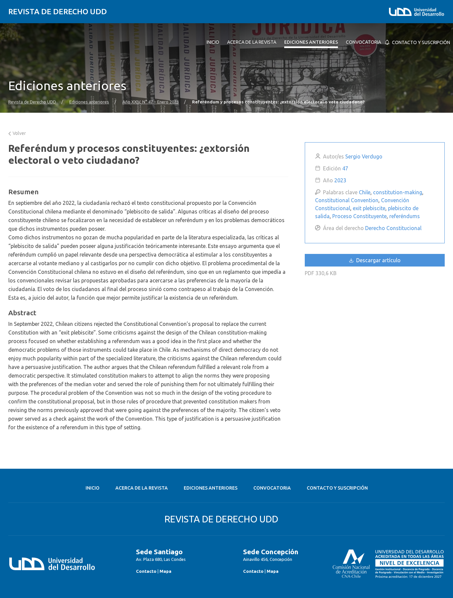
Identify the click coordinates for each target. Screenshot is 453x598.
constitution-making (397, 192)
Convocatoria (272, 488)
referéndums (404, 216)
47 (345, 168)
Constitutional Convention (346, 200)
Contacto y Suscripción (337, 488)
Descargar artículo (378, 260)
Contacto (146, 571)
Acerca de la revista (141, 488)
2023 (340, 180)
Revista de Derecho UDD (57, 11)
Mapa (165, 571)
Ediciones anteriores (89, 101)
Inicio (92, 488)
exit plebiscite (369, 208)
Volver (19, 133)
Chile (364, 192)
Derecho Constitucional (393, 228)
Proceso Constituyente (359, 216)
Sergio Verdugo (363, 156)
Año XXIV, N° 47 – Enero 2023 (150, 101)
